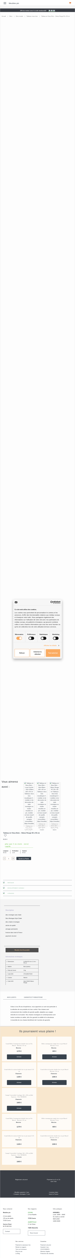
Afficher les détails (50, 645)
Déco (10, 16)
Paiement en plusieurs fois (23, 1245)
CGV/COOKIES (44, 1249)
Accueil (4, 16)
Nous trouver (34, 1233)
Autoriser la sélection (37, 653)
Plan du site (19, 1251)
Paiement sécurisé (45, 1245)
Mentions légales (45, 1251)
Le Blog (18, 1253)
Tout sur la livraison (21, 1249)
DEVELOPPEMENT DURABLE (16, 888)
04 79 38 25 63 (7, 1226)
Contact (7, 1231)
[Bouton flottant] (70, 3)
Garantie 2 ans (44, 1247)
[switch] (31, 638)
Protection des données (47, 1253)
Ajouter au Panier (23, 858)
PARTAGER (11, 882)
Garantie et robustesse (33, 997)
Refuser (22, 653)
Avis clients (11, 997)
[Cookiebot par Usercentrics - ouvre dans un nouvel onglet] (51, 602)
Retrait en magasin (21, 1247)
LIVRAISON (11, 893)
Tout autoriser (53, 653)
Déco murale (19, 16)
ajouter (5, 834)
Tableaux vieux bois (32, 16)
